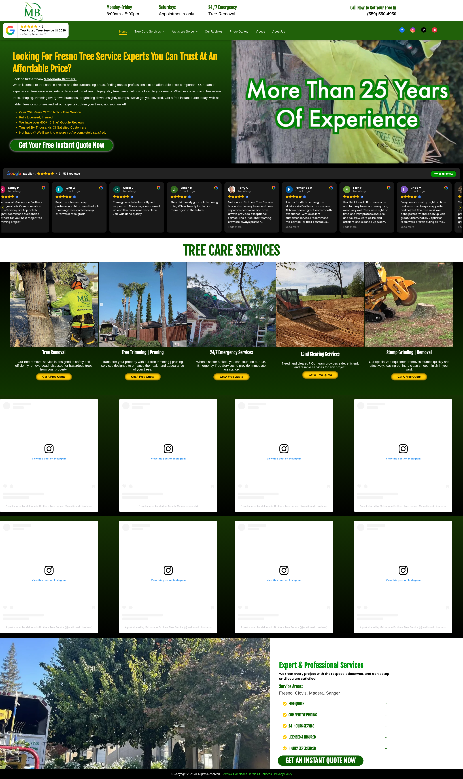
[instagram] (412, 30)
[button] (460, 207)
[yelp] (434, 30)
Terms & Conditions (234, 774)
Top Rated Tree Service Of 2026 (43, 30)
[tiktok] (423, 30)
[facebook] (402, 30)
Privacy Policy (283, 774)
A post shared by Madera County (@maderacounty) (168, 506)
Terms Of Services (260, 774)
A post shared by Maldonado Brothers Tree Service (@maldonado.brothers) (49, 506)
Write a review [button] (443, 174)
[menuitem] (127, 32)
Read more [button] (13, 227)
